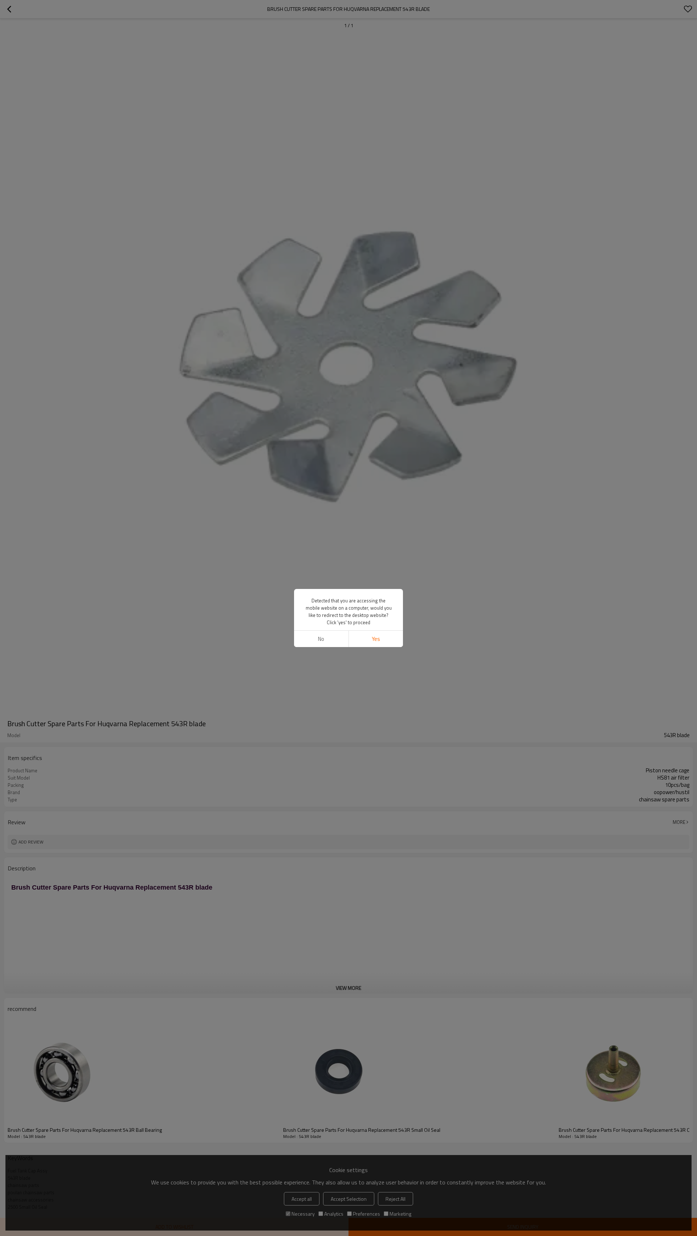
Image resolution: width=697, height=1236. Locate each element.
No (321, 639)
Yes (376, 639)
